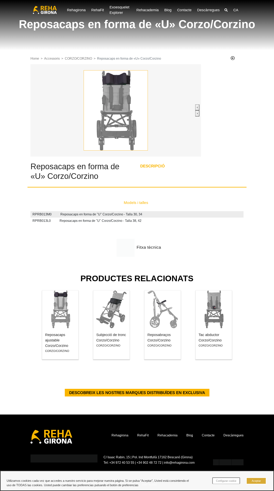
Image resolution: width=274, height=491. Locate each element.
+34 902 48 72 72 (149, 462)
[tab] (136, 203)
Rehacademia (147, 10)
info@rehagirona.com (179, 462)
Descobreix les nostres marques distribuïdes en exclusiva (137, 392)
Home (34, 58)
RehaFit (97, 10)
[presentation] (197, 107)
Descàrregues (208, 10)
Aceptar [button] (256, 480)
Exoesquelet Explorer (119, 10)
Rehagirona (76, 10)
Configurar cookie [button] (226, 480)
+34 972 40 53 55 (121, 462)
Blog (168, 10)
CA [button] (235, 10)
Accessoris (52, 58)
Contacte (184, 10)
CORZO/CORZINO (78, 58)
